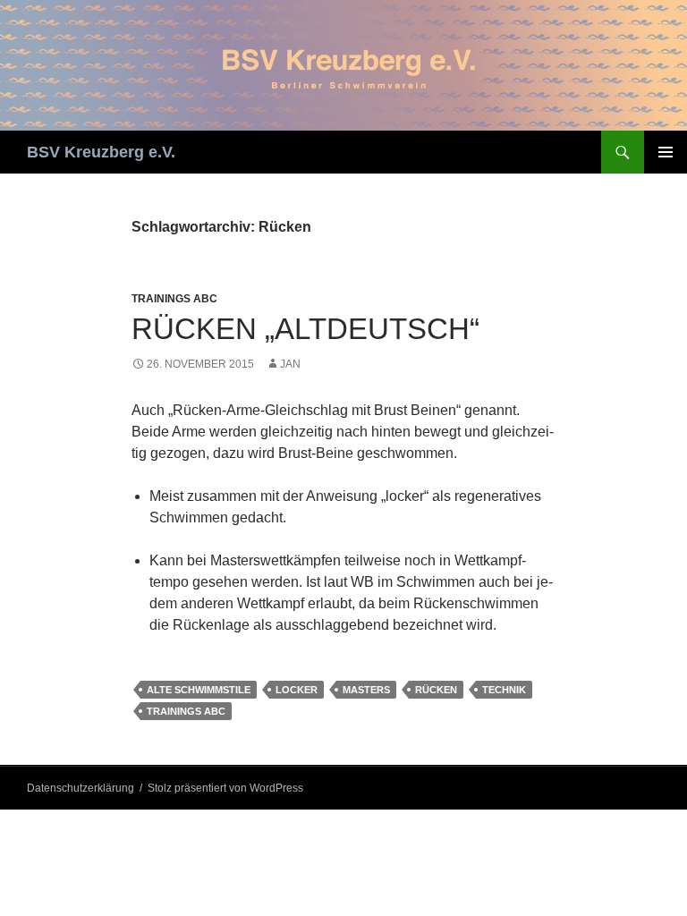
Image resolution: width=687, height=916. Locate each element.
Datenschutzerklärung (80, 788)
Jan (290, 364)
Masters (366, 689)
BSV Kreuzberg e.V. (101, 152)
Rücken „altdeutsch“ (305, 328)
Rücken (436, 689)
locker (297, 689)
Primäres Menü (665, 152)
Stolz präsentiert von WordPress (225, 788)
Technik (504, 689)
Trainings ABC (174, 299)
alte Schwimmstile (198, 689)
